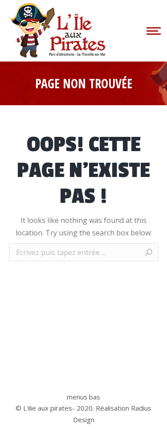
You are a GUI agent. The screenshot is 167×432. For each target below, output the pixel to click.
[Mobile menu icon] (152, 31)
